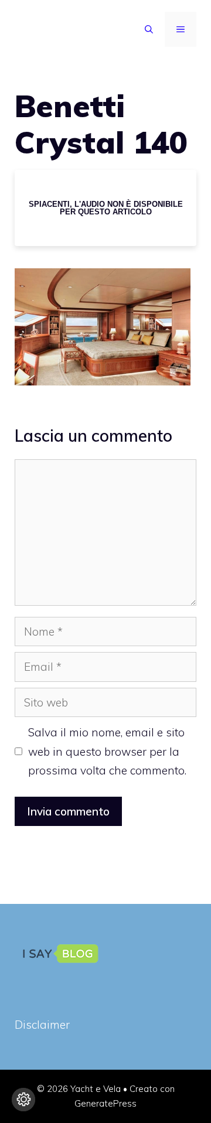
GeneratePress (105, 1103)
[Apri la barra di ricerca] (149, 29)
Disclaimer (42, 1025)
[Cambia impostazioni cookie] (23, 1099)
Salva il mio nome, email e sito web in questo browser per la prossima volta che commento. (107, 751)
